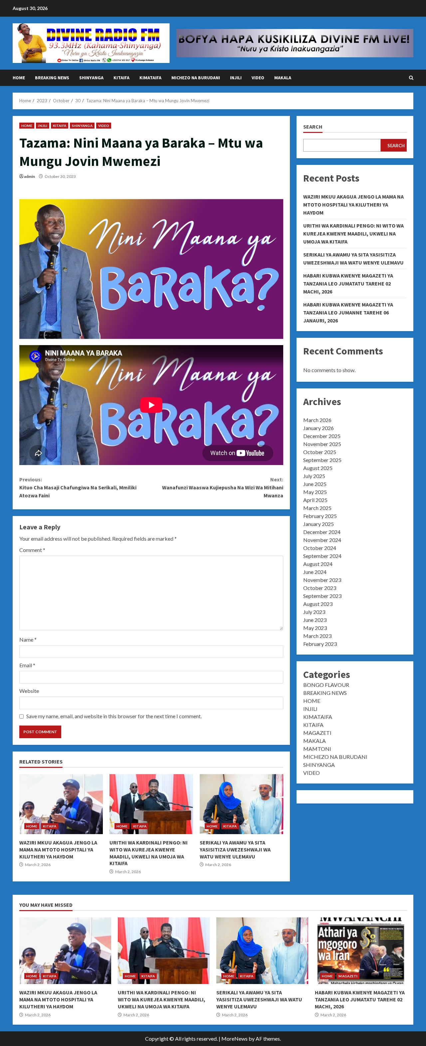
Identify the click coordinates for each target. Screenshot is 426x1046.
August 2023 (317, 604)
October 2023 (319, 588)
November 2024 (322, 540)
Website (29, 691)
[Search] (411, 77)
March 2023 (317, 636)
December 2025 (321, 436)
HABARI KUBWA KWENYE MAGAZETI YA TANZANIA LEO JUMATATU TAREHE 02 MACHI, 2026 (348, 283)
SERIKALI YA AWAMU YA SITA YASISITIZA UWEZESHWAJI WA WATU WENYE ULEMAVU (241, 804)
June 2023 (314, 620)
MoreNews (234, 1038)
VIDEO (258, 78)
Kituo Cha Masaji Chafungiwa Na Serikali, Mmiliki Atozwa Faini (77, 487)
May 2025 (315, 492)
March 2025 (317, 508)
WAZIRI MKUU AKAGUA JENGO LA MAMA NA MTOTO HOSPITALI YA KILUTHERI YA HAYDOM (61, 804)
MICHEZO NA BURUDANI (195, 78)
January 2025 (318, 524)
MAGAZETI (317, 733)
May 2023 (315, 628)
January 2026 (318, 428)
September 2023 (322, 596)
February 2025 (320, 516)
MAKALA (282, 78)
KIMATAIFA (150, 78)
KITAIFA (121, 78)
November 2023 (322, 580)
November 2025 (322, 444)
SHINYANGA (91, 78)
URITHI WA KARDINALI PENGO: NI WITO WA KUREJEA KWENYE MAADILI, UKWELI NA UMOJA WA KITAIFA (151, 804)
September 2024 (322, 556)
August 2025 (317, 468)
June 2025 (314, 484)
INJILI (236, 78)
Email (27, 665)
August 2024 (317, 564)
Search (312, 127)
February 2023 (320, 644)
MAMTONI (317, 749)
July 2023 (314, 612)
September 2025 (322, 460)
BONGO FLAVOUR (326, 685)
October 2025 (319, 452)
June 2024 (314, 572)
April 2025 (315, 500)
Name (28, 639)
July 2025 (314, 476)
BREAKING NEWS (52, 78)
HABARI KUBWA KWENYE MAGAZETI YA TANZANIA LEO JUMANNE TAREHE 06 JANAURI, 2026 (348, 312)
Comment (32, 550)
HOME (19, 78)
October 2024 (319, 548)
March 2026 (317, 420)
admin (29, 176)
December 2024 (321, 532)
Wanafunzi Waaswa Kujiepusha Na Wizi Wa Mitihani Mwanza (222, 487)
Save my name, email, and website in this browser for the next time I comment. (114, 716)
